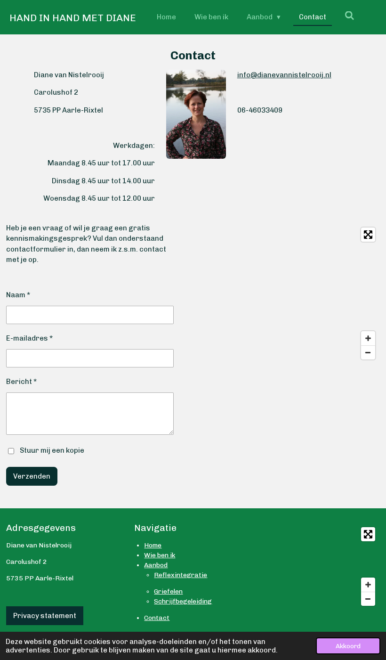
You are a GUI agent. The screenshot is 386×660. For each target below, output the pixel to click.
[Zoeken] (349, 16)
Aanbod (156, 565)
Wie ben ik (159, 555)
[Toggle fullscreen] (368, 235)
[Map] (301, 293)
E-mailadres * (29, 338)
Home (152, 545)
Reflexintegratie (180, 575)
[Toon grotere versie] (195, 114)
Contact (156, 618)
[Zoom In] (368, 338)
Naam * (18, 295)
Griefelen (168, 591)
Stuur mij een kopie (52, 450)
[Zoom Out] (368, 352)
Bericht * (21, 381)
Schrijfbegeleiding (183, 601)
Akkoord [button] (348, 646)
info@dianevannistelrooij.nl (284, 75)
